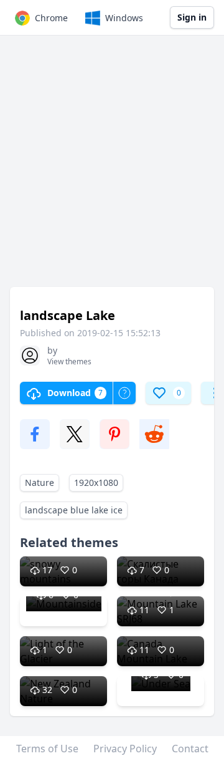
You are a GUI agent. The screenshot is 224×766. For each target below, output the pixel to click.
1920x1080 (96, 482)
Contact (190, 748)
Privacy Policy (125, 748)
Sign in (192, 17)
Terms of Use (47, 748)
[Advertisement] (112, 167)
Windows (124, 18)
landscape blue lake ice (74, 510)
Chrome (51, 18)
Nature (39, 482)
